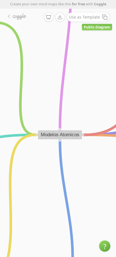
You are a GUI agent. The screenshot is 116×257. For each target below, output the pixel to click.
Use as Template (84, 17)
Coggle (100, 4)
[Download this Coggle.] (59, 17)
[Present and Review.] (48, 17)
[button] (104, 246)
